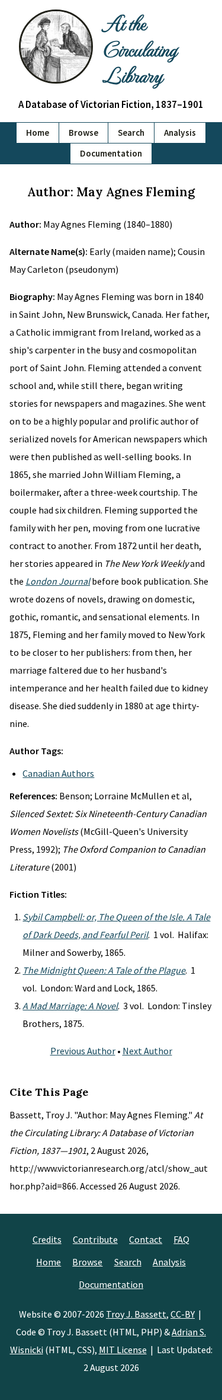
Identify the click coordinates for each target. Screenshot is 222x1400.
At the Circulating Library (139, 48)
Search (131, 132)
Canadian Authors (58, 773)
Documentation (111, 153)
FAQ (181, 1239)
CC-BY (182, 1314)
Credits (47, 1239)
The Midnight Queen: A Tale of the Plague (103, 970)
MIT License (123, 1350)
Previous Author (82, 1051)
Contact (145, 1239)
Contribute (95, 1239)
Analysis (180, 132)
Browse (83, 132)
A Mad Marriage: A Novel (70, 1006)
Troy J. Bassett (136, 1314)
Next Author (147, 1051)
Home (37, 132)
